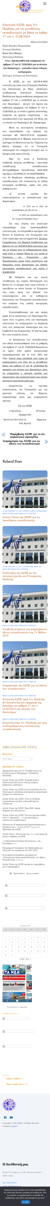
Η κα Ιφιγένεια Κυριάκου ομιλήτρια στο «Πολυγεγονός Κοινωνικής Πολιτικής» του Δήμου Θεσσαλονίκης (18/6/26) (24, 857)
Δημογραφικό (29, 511)
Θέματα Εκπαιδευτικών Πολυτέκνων (19, 513)
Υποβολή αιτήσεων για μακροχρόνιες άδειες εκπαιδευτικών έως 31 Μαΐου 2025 (25, 632)
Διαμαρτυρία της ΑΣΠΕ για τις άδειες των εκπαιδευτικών (21, 442)
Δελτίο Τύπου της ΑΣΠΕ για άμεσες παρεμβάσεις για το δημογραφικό (24, 865)
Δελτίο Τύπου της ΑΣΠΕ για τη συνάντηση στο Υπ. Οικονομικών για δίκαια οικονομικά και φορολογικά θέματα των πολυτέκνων (25, 792)
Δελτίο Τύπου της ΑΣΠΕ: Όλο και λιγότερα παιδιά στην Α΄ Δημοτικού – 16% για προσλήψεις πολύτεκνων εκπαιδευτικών (24, 817)
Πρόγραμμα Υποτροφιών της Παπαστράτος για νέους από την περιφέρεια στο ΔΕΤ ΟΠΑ (23, 849)
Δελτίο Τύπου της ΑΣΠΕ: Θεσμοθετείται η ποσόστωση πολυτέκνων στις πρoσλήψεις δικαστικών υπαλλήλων (21, 782)
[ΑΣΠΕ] (9, 1110)
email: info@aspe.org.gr (12, 1186)
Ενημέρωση (41, 511)
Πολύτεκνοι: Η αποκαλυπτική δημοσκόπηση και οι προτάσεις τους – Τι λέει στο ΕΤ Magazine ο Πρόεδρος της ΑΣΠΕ (24, 827)
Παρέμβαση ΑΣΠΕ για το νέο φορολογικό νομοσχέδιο (27, 435)
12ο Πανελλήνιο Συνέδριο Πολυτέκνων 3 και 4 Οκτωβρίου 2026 (22, 842)
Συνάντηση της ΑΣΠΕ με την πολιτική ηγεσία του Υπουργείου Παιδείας (22, 576)
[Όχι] (46, 1196)
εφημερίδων (23, 1007)
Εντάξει (25, 1202)
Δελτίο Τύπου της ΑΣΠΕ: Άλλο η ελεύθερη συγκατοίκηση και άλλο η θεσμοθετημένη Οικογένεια (21, 801)
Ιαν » (28, 958)
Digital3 (14, 1126)
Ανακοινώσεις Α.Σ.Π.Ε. (12, 511)
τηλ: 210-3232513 (10, 1182)
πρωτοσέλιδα (13, 1007)
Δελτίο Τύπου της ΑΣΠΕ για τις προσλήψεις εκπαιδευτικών (21, 519)
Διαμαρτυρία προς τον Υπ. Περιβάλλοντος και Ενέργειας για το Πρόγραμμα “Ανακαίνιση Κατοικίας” (22, 773)
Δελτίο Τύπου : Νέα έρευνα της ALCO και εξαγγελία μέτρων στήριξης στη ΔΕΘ (25, 835)
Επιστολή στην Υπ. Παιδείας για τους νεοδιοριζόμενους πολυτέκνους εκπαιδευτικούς (25, 726)
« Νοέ (22, 958)
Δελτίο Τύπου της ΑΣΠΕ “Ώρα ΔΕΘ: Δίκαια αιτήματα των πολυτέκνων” (21, 809)
